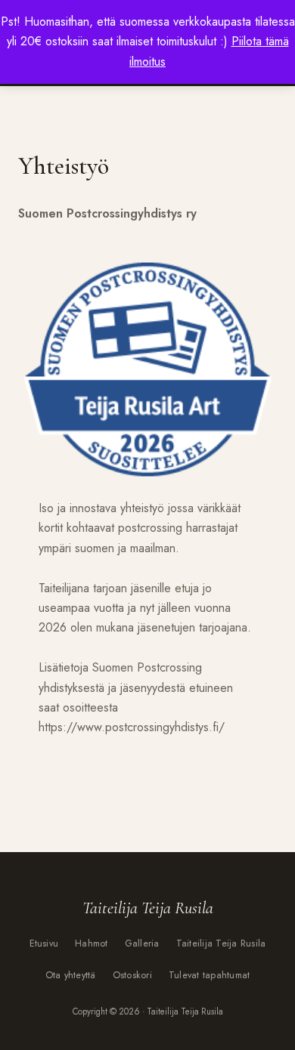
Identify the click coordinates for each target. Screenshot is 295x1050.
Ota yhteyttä (70, 975)
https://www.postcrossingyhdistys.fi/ (132, 727)
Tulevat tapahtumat (209, 975)
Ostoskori (132, 975)
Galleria (142, 943)
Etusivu (44, 943)
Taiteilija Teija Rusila (221, 943)
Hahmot (91, 943)
